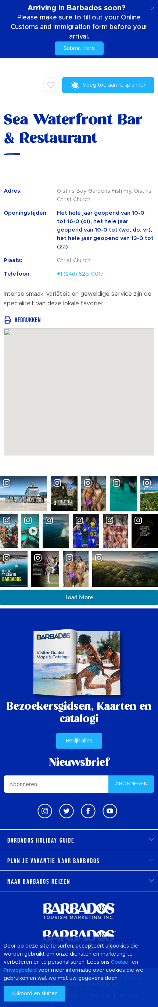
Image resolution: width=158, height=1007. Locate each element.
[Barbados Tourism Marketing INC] (79, 910)
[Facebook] (88, 811)
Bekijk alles (79, 741)
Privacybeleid (20, 970)
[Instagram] (44, 811)
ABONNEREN (131, 783)
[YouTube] (110, 811)
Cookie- (120, 962)
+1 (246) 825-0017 (80, 274)
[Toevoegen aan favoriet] (51, 85)
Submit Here (79, 48)
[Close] (152, 7)
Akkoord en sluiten (34, 993)
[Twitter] (66, 811)
